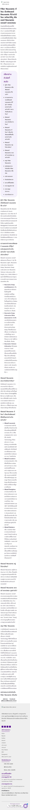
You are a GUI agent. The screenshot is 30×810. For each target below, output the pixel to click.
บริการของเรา (9, 176)
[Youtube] (5, 727)
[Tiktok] (10, 727)
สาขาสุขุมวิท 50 (9, 186)
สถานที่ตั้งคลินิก (9, 183)
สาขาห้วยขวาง (9, 194)
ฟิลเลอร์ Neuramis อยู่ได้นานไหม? (9, 145)
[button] (28, 3)
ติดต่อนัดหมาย (9, 180)
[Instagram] (7, 727)
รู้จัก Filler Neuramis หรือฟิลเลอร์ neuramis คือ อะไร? (9, 89)
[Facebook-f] (2, 727)
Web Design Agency (12, 807)
